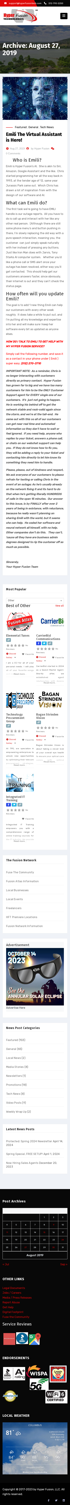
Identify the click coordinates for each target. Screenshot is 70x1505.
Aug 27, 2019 (17, 148)
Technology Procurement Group (15, 718)
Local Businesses (17, 890)
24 (63, 1240)
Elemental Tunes (17, 635)
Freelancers (13, 908)
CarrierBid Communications (48, 637)
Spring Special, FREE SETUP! (24, 1154)
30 (53, 1247)
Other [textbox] (11, 600)
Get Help (8, 1307)
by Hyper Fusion (40, 148)
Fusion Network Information (24, 926)
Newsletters (14, 1075)
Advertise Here (15, 1007)
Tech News (47, 127)
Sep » (63, 1264)
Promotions (13, 1084)
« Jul (6, 1264)
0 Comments (13, 153)
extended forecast (35, 1467)
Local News (13, 1058)
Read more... (20, 674)
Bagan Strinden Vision (47, 716)
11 (7, 1232)
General (33, 127)
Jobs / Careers (12, 1292)
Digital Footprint (13, 1312)
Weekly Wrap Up (16, 1111)
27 (25, 1247)
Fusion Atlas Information (22, 881)
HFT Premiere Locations (21, 917)
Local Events (14, 899)
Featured (21, 127)
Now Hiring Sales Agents (22, 1163)
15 (44, 1232)
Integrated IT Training (15, 798)
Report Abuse (11, 1302)
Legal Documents (14, 1288)
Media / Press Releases (17, 1297)
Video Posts (13, 1102)
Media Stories (15, 1067)
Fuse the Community (16, 1317)
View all (59, 605)
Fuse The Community (20, 872)
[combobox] (35, 601)
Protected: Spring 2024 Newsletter (29, 1141)
